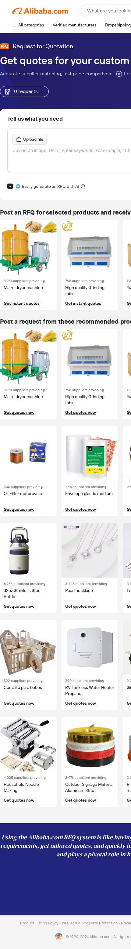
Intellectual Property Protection (90, 923)
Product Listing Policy (39, 923)
